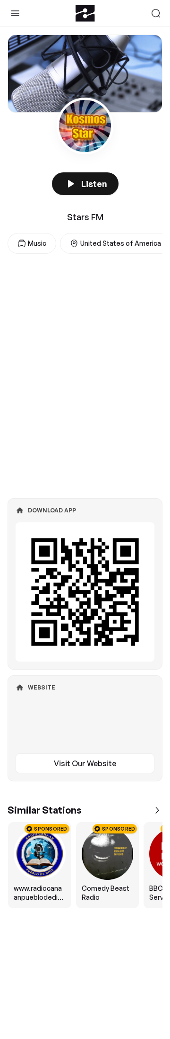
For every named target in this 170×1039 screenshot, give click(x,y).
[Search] (155, 13)
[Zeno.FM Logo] (85, 13)
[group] (85, 865)
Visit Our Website (85, 763)
